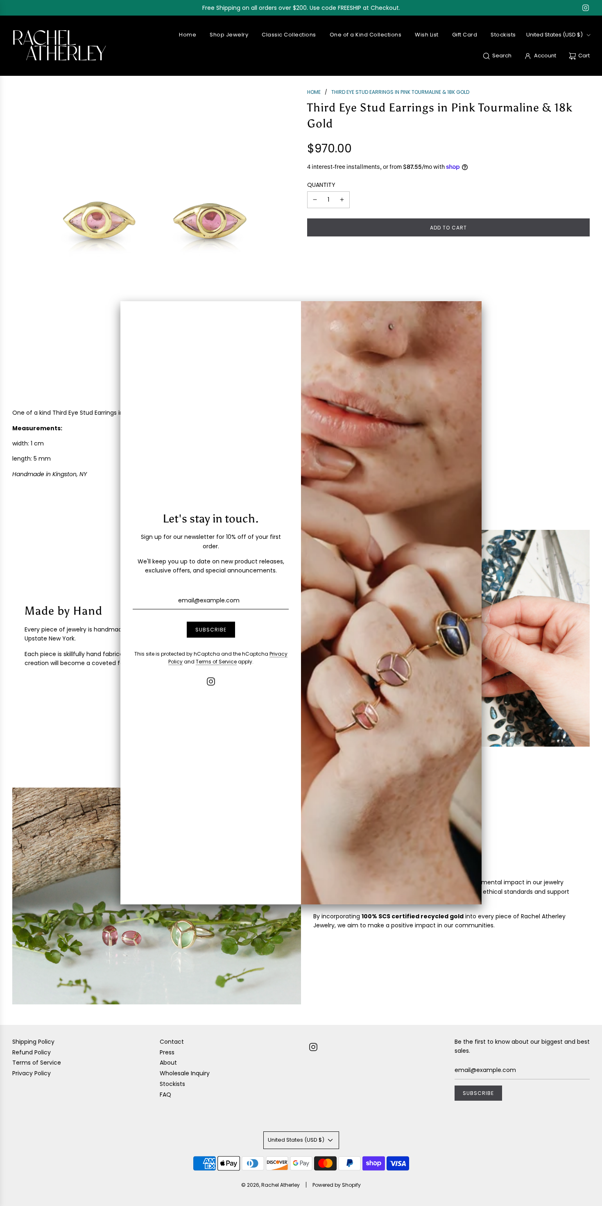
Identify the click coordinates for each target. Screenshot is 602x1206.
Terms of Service (216, 661)
